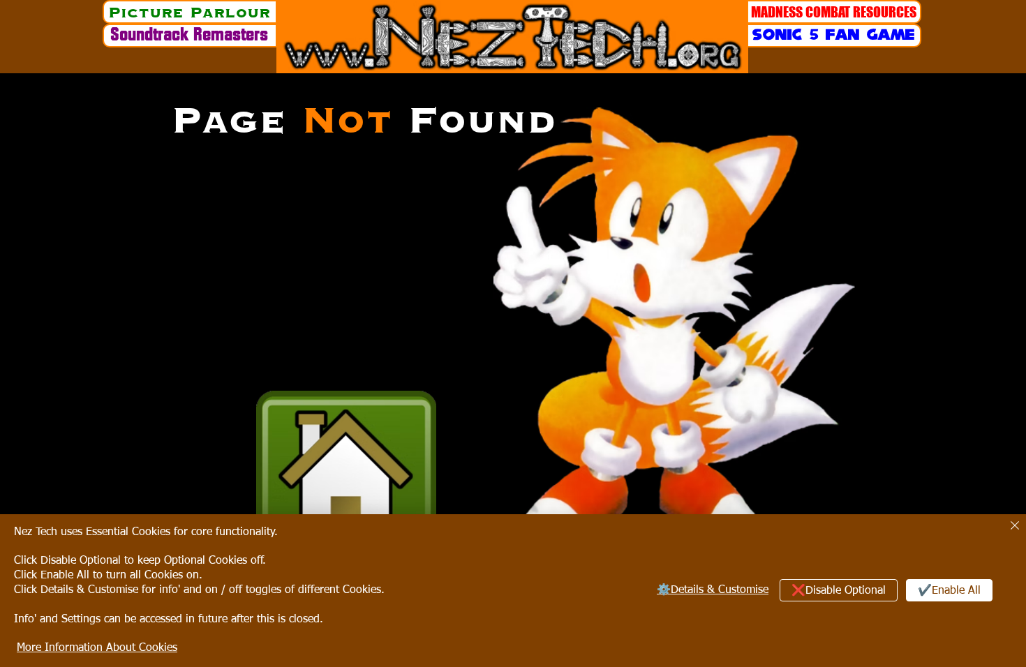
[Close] (1014, 526)
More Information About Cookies (97, 648)
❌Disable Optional (838, 591)
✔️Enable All (949, 591)
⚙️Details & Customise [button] (712, 590)
